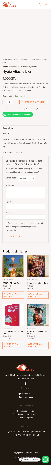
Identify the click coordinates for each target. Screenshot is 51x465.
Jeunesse (34, 66)
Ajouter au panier (33, 102)
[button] (45, 459)
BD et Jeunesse (15, 59)
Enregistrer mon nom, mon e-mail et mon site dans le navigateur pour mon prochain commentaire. (25, 226)
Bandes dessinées (29, 59)
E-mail (9, 212)
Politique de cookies (25, 411)
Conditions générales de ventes (25, 414)
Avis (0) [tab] (5, 133)
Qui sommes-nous (25, 393)
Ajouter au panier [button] (11, 295)
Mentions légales (25, 418)
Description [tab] (7, 128)
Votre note (11, 177)
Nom (8, 202)
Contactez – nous (25, 397)
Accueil (5, 59)
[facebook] (25, 383)
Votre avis (11, 185)
